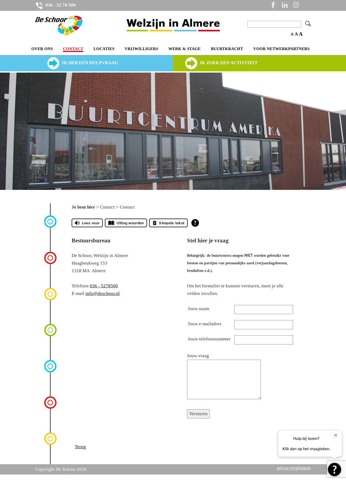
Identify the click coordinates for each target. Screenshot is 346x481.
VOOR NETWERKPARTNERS (281, 49)
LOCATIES (104, 49)
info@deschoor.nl (102, 293)
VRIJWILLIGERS (141, 49)
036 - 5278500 (104, 285)
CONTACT (73, 49)
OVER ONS (42, 49)
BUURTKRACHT (227, 49)
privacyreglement (294, 467)
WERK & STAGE (184, 49)
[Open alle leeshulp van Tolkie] (195, 223)
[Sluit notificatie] (336, 435)
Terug (80, 446)
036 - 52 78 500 (60, 5)
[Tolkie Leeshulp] (334, 469)
